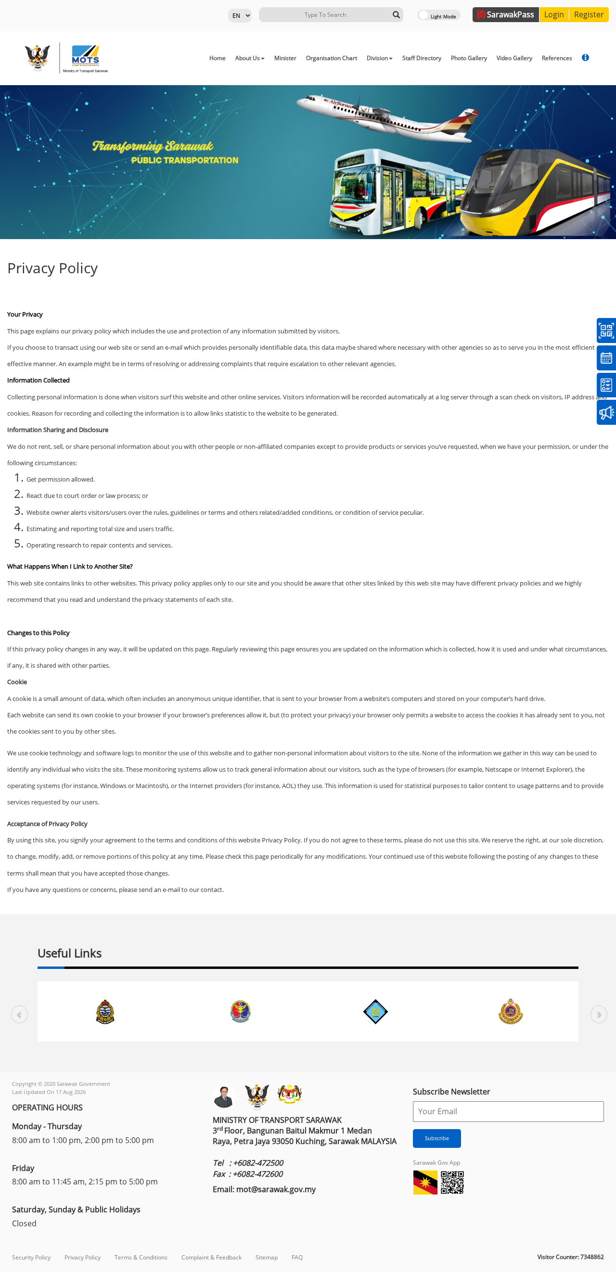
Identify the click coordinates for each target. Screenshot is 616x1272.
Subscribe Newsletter (451, 1091)
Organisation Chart (331, 58)
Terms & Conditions (141, 1257)
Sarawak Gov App (436, 1162)
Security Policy (31, 1257)
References (557, 58)
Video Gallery (514, 58)
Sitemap (267, 1257)
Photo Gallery (469, 58)
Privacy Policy (82, 1257)
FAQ (297, 1257)
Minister (285, 58)
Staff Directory (421, 58)
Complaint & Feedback (211, 1257)
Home (217, 58)
